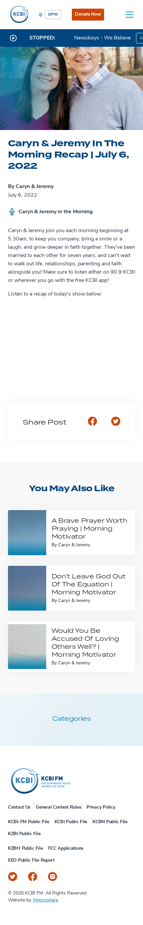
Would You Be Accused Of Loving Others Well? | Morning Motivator (85, 642)
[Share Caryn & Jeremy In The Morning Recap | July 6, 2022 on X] (115, 422)
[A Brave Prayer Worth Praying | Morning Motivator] (27, 532)
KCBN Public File (109, 822)
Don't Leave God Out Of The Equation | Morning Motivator (89, 584)
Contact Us (19, 807)
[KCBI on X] (12, 876)
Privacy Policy (100, 807)
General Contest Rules (58, 807)
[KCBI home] (18, 14)
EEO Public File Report (31, 860)
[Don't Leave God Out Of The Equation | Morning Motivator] (27, 588)
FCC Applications (66, 848)
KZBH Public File (25, 848)
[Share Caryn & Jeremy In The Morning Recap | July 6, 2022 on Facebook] (92, 422)
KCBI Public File (71, 822)
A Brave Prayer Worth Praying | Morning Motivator (89, 528)
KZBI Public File (24, 833)
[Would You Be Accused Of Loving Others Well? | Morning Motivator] (27, 646)
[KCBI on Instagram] (52, 876)
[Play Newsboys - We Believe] (13, 38)
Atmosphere (45, 900)
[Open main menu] (129, 14)
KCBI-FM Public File (28, 822)
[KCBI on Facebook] (32, 876)
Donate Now (88, 14)
